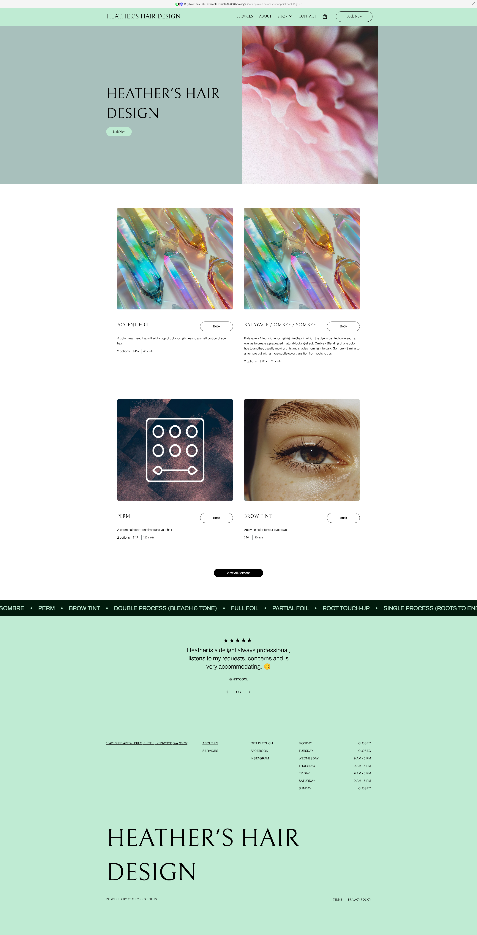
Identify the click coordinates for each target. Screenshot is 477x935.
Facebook (259, 751)
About (265, 16)
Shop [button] (282, 17)
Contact (307, 16)
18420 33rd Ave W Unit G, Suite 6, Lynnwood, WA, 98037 (146, 743)
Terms (337, 899)
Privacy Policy (359, 899)
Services (244, 16)
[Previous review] (228, 692)
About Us (210, 743)
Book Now (118, 131)
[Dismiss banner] (473, 3)
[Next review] (249, 692)
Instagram (260, 758)
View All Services (238, 573)
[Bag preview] (324, 16)
